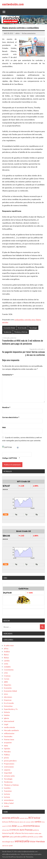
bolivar (37, 817)
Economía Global (9, 328)
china (43, 822)
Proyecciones (9, 764)
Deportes (7, 685)
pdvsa (12, 837)
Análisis (7, 651)
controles (27, 320)
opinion (5, 836)
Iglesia (6, 718)
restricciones (9, 767)
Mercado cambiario (11, 730)
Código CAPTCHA (9, 458)
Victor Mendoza (37, 841)
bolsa (11, 821)
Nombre (6, 407)
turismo (7, 794)
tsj (11, 841)
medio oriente (9, 727)
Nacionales (8, 736)
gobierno (36, 830)
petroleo (5, 322)
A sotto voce (9, 645)
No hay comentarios (29, 33)
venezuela (22, 841)
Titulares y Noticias (20, 332)
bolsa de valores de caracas (22, 822)
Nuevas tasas (9, 739)
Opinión (7, 748)
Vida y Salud (8, 803)
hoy (9, 833)
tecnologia (6, 841)
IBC (13, 833)
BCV (30, 817)
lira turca (25, 833)
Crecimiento (8, 670)
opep (6, 745)
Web (4, 427)
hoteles (7, 715)
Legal (6, 724)
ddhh (6, 682)
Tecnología (33, 328)
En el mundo (22, 328)
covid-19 (4, 826)
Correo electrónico (10, 417)
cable (32, 822)
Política (7, 754)
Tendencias (7, 332)
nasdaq (36, 833)
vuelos (6, 806)
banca (26, 818)
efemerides (5, 830)
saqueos (7, 770)
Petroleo (7, 751)
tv (13, 842)
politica (24, 836)
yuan (11, 845)
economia (29, 825)
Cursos (6, 679)
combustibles (19, 320)
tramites (7, 788)
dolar (14, 825)
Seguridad (8, 773)
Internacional (9, 721)
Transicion (8, 791)
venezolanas (9, 800)
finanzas (29, 829)
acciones (6, 817)
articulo (15, 817)
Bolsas (6, 657)
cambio (7, 660)
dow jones (20, 826)
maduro (31, 833)
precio (6, 757)
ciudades (7, 667)
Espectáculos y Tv (10, 709)
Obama (38, 320)
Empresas (7, 700)
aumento (22, 818)
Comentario (7, 374)
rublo (40, 836)
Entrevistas (8, 706)
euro (22, 829)
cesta (6, 663)
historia (7, 712)
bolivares (5, 822)
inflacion (18, 833)
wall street (5, 845)
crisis (6, 673)
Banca (6, 654)
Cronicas (7, 676)
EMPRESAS (14, 830)
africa (6, 648)
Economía (7, 688)
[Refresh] (18, 447)
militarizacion (9, 733)
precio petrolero (10, 760)
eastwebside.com (13, 4)
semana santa (9, 776)
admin (17, 33)
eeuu (33, 320)
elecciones (8, 697)
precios (36, 837)
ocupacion (8, 742)
